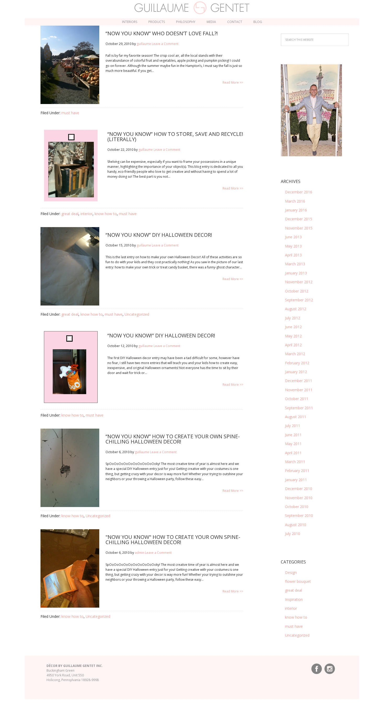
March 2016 (295, 201)
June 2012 (293, 326)
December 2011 (298, 380)
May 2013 (293, 246)
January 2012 (296, 371)
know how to (106, 213)
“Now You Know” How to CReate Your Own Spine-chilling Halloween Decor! (173, 439)
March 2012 (295, 353)
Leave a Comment (165, 44)
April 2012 (293, 344)
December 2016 (298, 191)
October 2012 (296, 291)
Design (291, 572)
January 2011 (296, 479)
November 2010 (298, 497)
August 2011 (295, 416)
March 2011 (295, 461)
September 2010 (299, 515)
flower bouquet (298, 581)
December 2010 (298, 488)
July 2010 (292, 533)
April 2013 (293, 254)
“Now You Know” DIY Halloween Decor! (159, 234)
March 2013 (295, 263)
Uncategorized (137, 314)
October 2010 (296, 506)
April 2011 (293, 452)
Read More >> (233, 82)
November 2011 (298, 389)
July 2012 (292, 317)
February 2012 (297, 362)
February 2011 (297, 470)
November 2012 (298, 281)
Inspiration (294, 599)
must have (70, 112)
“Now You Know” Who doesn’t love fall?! (162, 33)
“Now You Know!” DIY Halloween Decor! (161, 335)
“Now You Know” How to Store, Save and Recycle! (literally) (175, 136)
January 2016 (296, 210)
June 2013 (293, 236)
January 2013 (296, 272)
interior (86, 213)
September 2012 (299, 299)
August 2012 (295, 308)
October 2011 (296, 398)
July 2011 (292, 425)
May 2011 (293, 443)
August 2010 (295, 524)
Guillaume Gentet (192, 8)
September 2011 (299, 407)
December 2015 (298, 218)
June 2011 (293, 434)
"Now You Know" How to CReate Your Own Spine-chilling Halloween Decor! (173, 539)
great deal (69, 213)
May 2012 (293, 335)
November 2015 (298, 228)
